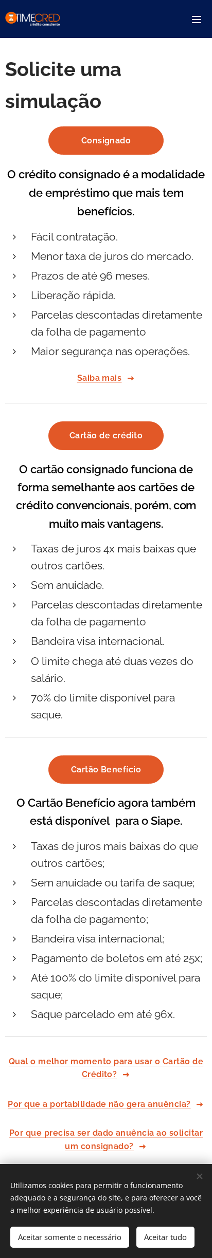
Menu (196, 19)
